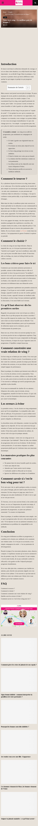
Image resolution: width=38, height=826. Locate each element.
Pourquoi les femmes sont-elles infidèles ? (15, 727)
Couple (5, 17)
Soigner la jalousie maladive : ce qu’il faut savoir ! (18, 819)
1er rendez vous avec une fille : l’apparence (16, 757)
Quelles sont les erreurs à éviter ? (11, 596)
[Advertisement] (19, 46)
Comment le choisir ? (7, 591)
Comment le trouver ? (8, 588)
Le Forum (23, 231)
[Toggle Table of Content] (27, 87)
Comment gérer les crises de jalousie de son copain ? (19, 665)
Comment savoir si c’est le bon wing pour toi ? (16, 599)
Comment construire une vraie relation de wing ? (16, 593)
